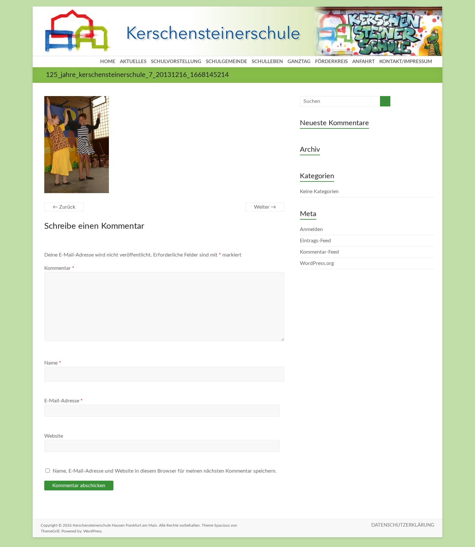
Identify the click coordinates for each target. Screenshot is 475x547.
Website (53, 436)
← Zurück (64, 207)
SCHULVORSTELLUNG (176, 61)
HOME (107, 61)
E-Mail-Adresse (63, 400)
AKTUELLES (133, 61)
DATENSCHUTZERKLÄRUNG (402, 525)
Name (52, 363)
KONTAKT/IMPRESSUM (405, 61)
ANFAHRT (363, 61)
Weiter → (265, 207)
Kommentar (59, 268)
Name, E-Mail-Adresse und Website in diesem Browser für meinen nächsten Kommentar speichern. (165, 471)
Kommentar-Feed (319, 252)
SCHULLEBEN (267, 61)
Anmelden (311, 229)
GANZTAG (299, 61)
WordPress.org (317, 263)
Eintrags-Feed (315, 240)
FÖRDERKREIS (331, 61)
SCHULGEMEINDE (226, 61)
